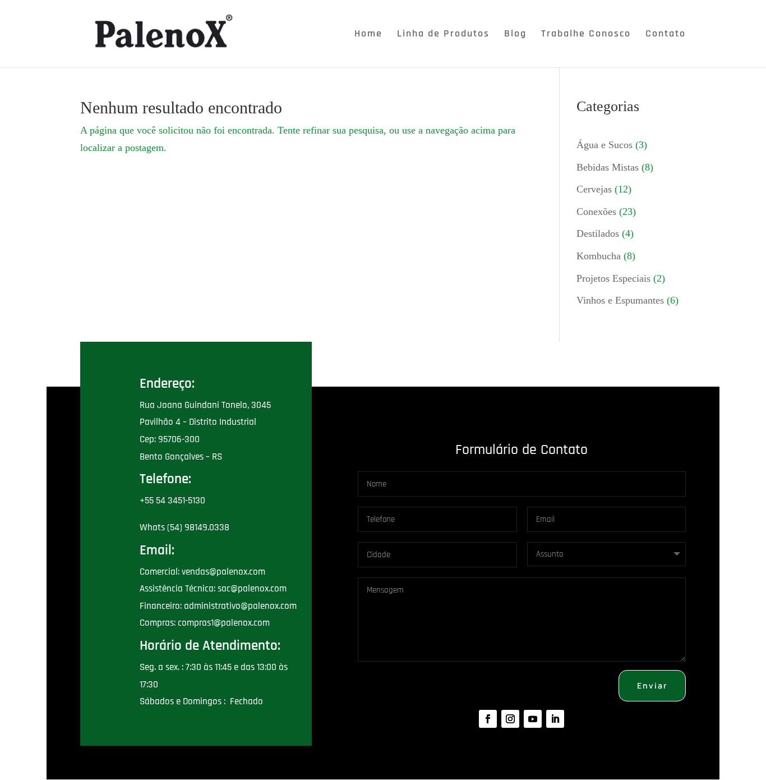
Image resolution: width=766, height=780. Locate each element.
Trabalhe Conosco (586, 35)
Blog (515, 35)
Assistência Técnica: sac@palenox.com (213, 588)
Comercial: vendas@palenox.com (202, 572)
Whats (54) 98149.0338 (184, 527)
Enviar (652, 685)
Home (368, 35)
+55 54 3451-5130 (172, 500)
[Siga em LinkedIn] (555, 719)
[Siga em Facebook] (488, 719)
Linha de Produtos (443, 35)
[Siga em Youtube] (533, 719)
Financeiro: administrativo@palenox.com (218, 606)
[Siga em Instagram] (510, 719)
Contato (665, 35)
